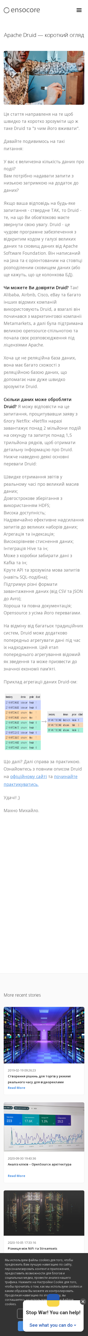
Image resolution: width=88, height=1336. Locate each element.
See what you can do (51, 1325)
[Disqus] (44, 893)
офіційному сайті (28, 776)
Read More (16, 1087)
